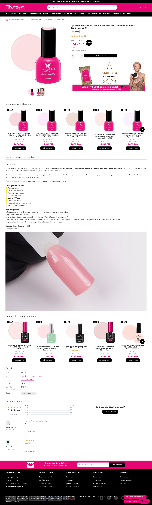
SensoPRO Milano (17, 20)
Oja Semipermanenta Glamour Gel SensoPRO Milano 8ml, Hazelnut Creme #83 (104, 136)
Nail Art (106, 14)
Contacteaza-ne (125, 477)
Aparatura (79, 14)
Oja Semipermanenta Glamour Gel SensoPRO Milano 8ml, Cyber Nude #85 (19, 135)
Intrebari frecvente (126, 480)
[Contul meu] (140, 7)
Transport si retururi (72, 486)
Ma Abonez (117, 464)
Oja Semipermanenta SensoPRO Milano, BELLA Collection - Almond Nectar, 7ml (132, 347)
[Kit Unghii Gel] (15, 7)
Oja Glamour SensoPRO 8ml (55, 20)
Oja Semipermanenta (39, 14)
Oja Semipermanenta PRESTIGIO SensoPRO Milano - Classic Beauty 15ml (19, 347)
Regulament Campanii (46, 486)
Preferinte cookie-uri (12, 502)
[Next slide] (142, 129)
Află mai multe (66, 498)
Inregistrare (97, 480)
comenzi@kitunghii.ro (14, 486)
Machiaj (130, 14)
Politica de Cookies (45, 483)
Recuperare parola (99, 483)
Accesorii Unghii (93, 14)
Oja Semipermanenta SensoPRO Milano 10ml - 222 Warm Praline (75, 347)
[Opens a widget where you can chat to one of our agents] (144, 501)
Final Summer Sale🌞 (29, 393)
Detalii (18, 157)
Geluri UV (68, 14)
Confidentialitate (45, 480)
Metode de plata (72, 483)
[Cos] (145, 7)
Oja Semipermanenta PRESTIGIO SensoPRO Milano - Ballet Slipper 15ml (104, 348)
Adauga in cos (101, 55)
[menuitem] (31, 92)
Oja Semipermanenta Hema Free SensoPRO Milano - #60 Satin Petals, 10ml (47, 348)
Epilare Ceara (119, 14)
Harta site (123, 483)
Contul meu (97, 477)
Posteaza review (110, 411)
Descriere (8, 157)
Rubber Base (55, 14)
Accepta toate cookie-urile (135, 497)
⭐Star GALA (10, 14)
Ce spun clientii (29, 157)
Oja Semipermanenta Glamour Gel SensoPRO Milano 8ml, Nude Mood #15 (75, 135)
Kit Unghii (23, 14)
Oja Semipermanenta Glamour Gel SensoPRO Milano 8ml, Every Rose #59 (47, 135)
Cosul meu (69, 480)
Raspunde (31, 431)
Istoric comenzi (98, 486)
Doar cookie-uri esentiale (135, 501)
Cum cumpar (70, 477)
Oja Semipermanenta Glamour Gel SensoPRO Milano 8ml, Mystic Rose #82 (133, 135)
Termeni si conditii (45, 477)
